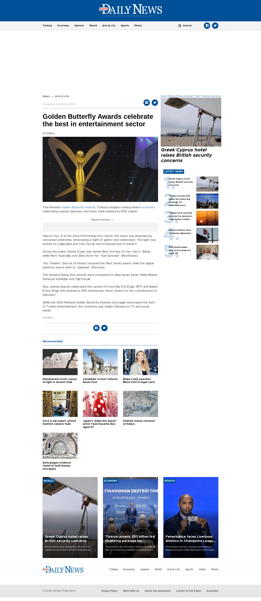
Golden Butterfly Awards (78, 207)
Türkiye (47, 25)
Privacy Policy (110, 591)
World (93, 25)
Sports (125, 25)
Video (202, 569)
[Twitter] (215, 25)
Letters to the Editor (188, 591)
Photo (138, 25)
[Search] (179, 25)
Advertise (212, 591)
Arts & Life (108, 25)
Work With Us (131, 591)
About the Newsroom (158, 591)
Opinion (79, 25)
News (46, 96)
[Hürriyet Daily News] (130, 10)
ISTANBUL (48, 318)
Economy (63, 25)
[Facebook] (207, 25)
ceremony (148, 207)
